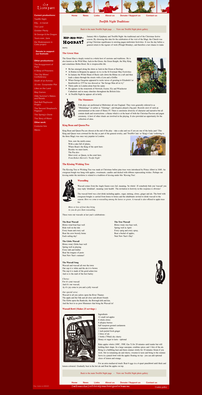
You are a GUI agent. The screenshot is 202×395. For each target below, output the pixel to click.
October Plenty (41, 30)
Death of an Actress (43, 80)
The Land (38, 27)
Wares (37, 130)
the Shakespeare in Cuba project (43, 43)
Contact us (151, 15)
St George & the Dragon (45, 34)
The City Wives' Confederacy (41, 75)
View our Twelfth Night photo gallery (132, 29)
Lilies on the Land (42, 88)
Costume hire (40, 126)
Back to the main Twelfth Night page (96, 29)
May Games (40, 92)
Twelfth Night (40, 19)
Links (97, 15)
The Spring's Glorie (43, 114)
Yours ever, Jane (42, 38)
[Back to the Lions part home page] (46, 12)
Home (74, 15)
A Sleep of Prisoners (43, 70)
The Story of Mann (43, 118)
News (85, 15)
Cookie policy (161, 387)
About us (110, 15)
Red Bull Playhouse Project (43, 103)
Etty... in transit (41, 23)
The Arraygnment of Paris (43, 65)
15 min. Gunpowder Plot (45, 84)
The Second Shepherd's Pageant (45, 109)
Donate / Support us (130, 15)
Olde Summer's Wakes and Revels (45, 97)
